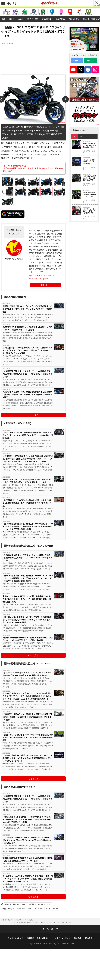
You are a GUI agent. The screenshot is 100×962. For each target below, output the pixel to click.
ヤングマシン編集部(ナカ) (89, 184)
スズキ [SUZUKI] (51, 908)
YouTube (47, 275)
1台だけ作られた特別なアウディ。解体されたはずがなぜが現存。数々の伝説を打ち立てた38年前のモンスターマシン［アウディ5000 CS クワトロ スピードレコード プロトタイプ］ (27, 459)
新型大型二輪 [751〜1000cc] (16, 904)
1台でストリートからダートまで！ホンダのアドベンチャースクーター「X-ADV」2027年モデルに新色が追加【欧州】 (27, 674)
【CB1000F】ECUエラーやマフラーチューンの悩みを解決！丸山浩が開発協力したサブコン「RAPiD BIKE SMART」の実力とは (27, 374)
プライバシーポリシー (63, 938)
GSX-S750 (32, 908)
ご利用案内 (30, 938)
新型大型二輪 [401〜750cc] (40, 904)
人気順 (20, 19)
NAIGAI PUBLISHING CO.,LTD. (48, 944)
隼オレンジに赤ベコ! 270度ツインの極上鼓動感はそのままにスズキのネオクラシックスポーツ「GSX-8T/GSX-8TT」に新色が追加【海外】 (27, 599)
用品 (85, 19)
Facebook (33, 278)
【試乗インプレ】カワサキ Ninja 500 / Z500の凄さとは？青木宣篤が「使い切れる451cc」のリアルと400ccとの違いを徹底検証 (27, 737)
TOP (3, 19)
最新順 (11, 19)
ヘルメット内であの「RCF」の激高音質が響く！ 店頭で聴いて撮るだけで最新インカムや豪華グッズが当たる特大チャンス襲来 (27, 394)
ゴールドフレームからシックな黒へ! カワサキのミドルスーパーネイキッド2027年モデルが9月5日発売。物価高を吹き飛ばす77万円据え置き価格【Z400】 (27, 879)
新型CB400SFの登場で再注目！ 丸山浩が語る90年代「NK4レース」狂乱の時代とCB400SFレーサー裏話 (27, 859)
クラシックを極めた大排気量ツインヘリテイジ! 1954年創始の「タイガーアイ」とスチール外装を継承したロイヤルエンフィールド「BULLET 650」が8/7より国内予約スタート (26, 696)
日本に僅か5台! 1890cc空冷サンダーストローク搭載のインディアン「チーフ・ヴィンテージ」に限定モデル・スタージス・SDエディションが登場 (27, 350)
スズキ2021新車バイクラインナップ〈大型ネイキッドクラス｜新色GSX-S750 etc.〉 (43, 922)
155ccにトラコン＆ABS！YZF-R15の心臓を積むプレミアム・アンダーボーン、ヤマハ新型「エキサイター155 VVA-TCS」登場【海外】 (27, 435)
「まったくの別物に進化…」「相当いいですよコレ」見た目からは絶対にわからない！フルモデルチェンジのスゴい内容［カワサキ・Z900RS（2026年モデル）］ (89, 194)
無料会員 (90, 60)
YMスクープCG (32, 19)
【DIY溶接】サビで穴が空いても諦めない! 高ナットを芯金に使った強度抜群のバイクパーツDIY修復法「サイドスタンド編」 (27, 503)
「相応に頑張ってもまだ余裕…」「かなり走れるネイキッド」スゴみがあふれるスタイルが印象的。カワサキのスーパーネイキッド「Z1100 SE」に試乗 (27, 819)
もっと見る (33, 415)
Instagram (43, 278)
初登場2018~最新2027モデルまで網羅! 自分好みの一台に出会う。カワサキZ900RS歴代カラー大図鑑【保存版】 (27, 638)
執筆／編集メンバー (44, 938)
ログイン (77, 60)
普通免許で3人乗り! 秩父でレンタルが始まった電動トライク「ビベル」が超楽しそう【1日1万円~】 (27, 328)
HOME (7, 920)
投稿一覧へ (45, 285)
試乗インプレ (74, 19)
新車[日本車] (47, 19)
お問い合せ (88, 938)
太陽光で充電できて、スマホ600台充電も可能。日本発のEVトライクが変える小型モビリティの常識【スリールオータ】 (27, 480)
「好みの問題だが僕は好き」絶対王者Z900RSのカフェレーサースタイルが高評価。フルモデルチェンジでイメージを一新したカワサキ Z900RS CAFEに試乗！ (27, 526)
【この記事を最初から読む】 (33, 168)
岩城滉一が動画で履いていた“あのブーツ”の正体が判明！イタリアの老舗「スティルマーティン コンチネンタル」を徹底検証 (27, 309)
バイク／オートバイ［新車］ (24, 920)
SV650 (40, 908)
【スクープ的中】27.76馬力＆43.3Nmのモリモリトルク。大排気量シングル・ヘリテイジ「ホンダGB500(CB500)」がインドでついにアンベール (27, 758)
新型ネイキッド (8, 908)
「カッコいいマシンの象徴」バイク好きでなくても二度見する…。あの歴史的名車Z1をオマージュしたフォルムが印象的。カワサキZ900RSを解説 (27, 619)
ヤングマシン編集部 (89, 151)
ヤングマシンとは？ (15, 938)
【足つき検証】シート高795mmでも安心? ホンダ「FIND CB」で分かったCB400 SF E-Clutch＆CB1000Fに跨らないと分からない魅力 (27, 840)
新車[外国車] (60, 19)
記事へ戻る (97, 5)
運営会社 (77, 938)
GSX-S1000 (21, 908)
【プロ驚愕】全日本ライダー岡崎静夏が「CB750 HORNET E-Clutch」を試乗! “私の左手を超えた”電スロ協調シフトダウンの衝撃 (27, 717)
